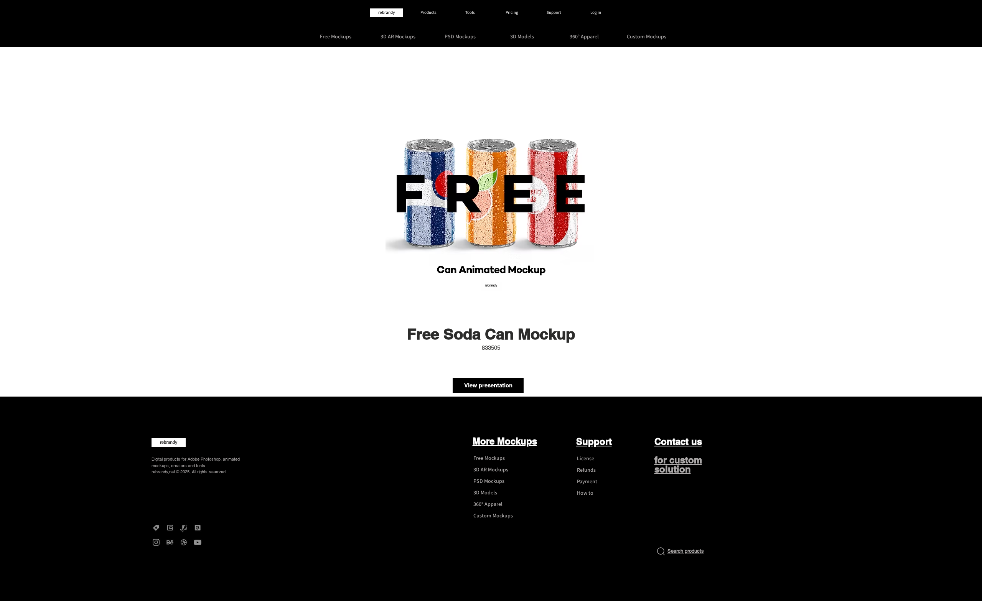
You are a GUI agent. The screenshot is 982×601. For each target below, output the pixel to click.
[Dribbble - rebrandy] (183, 542)
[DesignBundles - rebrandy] (197, 527)
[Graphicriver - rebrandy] (183, 527)
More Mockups (505, 441)
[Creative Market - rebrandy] (156, 527)
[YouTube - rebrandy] (197, 542)
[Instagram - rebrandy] (156, 542)
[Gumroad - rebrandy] (170, 527)
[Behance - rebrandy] (170, 542)
